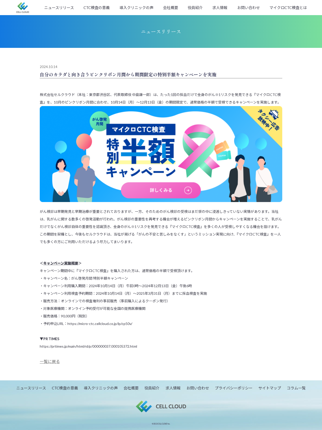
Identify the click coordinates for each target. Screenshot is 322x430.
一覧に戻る (50, 361)
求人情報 (219, 7)
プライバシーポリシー (234, 388)
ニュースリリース (59, 7)
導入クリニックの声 (136, 7)
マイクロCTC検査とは (288, 7)
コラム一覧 (296, 388)
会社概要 (170, 7)
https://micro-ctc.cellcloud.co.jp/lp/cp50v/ (99, 323)
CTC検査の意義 (97, 7)
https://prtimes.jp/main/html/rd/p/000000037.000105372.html (88, 346)
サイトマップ (269, 388)
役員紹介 (195, 7)
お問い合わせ (248, 7)
